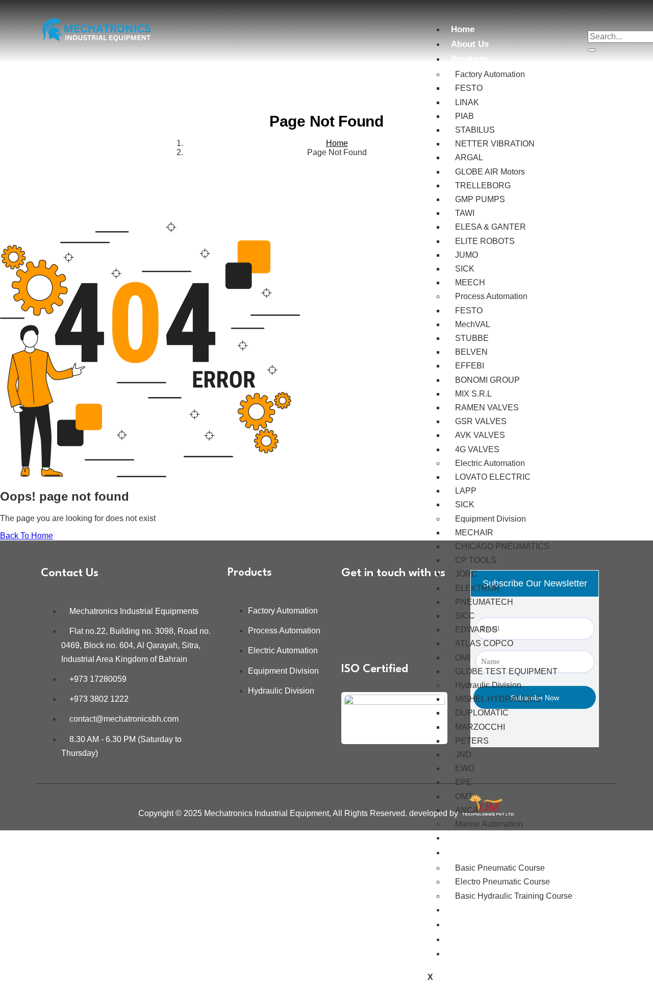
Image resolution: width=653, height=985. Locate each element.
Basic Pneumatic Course (500, 868)
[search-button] (592, 50)
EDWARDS (476, 629)
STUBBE (472, 338)
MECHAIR (474, 532)
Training (467, 852)
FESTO (469, 88)
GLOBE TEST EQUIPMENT (506, 671)
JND (463, 754)
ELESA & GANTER (490, 227)
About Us (470, 44)
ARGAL (469, 157)
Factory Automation (490, 74)
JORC (466, 574)
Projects (468, 910)
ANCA (467, 810)
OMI (462, 657)
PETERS (472, 740)
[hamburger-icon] (427, 22)
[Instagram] (414, 604)
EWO (464, 768)
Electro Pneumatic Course (502, 881)
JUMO (466, 255)
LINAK (467, 102)
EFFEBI (469, 365)
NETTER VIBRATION (495, 143)
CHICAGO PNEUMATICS (502, 546)
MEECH (470, 282)
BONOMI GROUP (487, 380)
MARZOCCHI (480, 727)
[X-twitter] (384, 632)
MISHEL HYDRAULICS (498, 699)
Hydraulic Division (488, 685)
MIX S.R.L (473, 393)
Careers (467, 924)
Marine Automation (489, 824)
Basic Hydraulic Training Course (513, 896)
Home (462, 29)
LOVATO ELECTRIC (493, 477)
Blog (460, 939)
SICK (464, 268)
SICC (465, 615)
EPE (463, 782)
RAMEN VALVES (487, 407)
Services (468, 838)
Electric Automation (490, 463)
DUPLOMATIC (482, 712)
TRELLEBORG (483, 185)
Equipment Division (490, 518)
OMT (464, 796)
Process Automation (491, 296)
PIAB (464, 116)
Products (469, 59)
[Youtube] (354, 632)
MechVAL (472, 324)
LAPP (465, 490)
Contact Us (473, 953)
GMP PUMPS (480, 199)
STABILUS (475, 130)
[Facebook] (384, 604)
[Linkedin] (354, 604)
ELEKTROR (477, 588)
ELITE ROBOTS (485, 241)
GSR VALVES (481, 421)
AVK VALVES (480, 435)
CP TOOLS (475, 560)
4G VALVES (477, 449)
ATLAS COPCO (484, 643)
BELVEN (471, 352)
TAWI (464, 213)
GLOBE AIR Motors (490, 171)
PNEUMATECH (484, 602)
